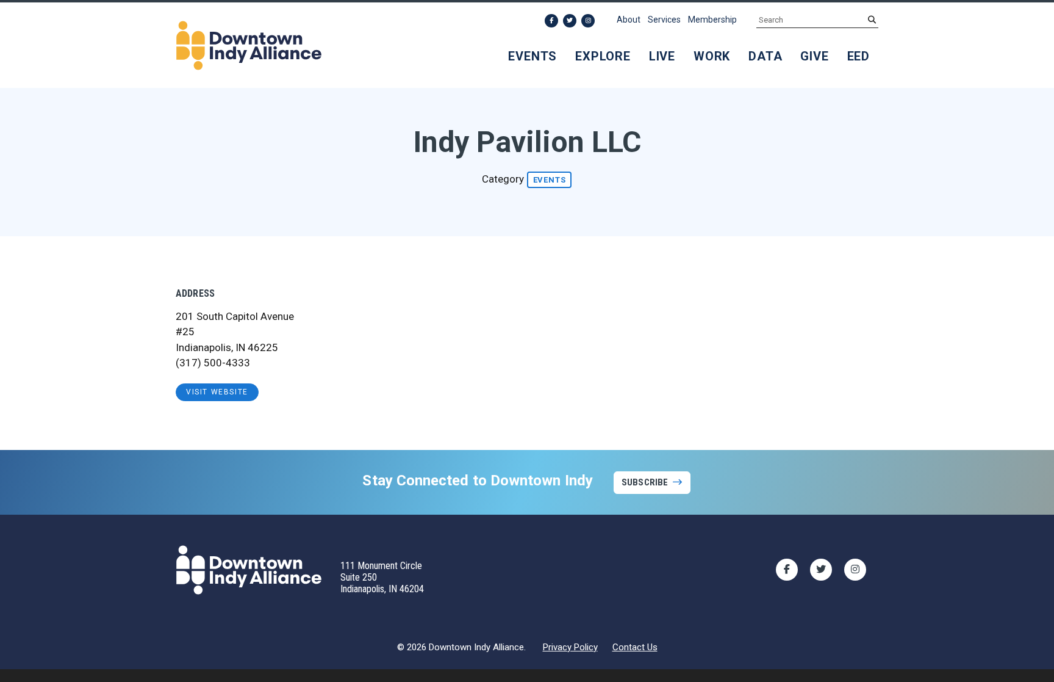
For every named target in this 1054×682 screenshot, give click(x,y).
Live (662, 56)
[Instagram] (588, 20)
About (628, 19)
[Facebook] (551, 20)
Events (532, 56)
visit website (217, 392)
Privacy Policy (570, 647)
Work (712, 56)
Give (814, 56)
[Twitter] (569, 20)
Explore (603, 56)
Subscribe (645, 482)
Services (664, 19)
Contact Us (635, 647)
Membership (712, 19)
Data (765, 56)
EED (858, 56)
